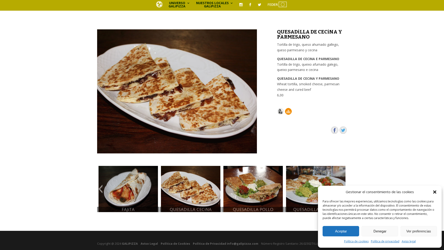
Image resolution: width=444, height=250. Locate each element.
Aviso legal (409, 241)
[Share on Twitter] (343, 130)
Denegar (379, 231)
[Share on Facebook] (334, 130)
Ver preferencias (418, 231)
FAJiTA (128, 209)
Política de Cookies (175, 243)
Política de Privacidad (209, 243)
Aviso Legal (149, 243)
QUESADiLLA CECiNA (191, 209)
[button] (434, 192)
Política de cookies (356, 241)
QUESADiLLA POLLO (253, 209)
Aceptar (341, 231)
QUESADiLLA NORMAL (315, 209)
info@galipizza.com (242, 243)
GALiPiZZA (129, 243)
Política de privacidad (385, 241)
